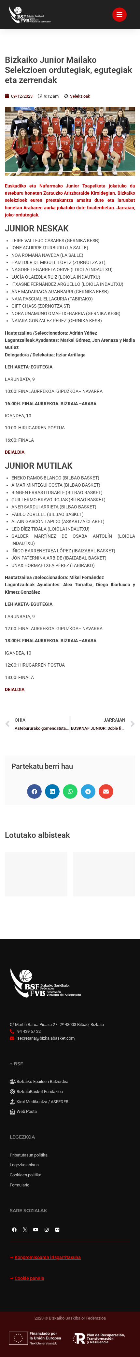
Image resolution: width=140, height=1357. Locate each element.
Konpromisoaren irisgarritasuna (48, 1257)
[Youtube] (35, 1229)
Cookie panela (29, 1278)
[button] (34, 791)
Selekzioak (80, 96)
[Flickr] (57, 1229)
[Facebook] (14, 1229)
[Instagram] (46, 1229)
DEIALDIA (14, 452)
